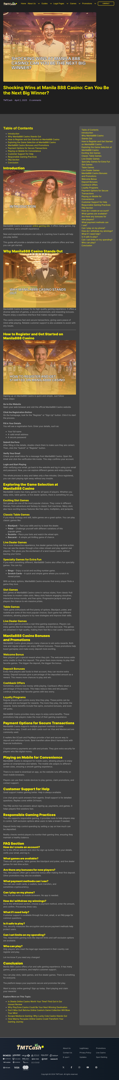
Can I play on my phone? (93, 228)
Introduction (13, 133)
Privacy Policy (85, 1053)
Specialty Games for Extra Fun (96, 161)
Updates (83, 1057)
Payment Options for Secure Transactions (27, 148)
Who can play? (89, 242)
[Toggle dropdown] (39, 4)
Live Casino (101, 1053)
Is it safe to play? (90, 237)
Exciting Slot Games (91, 153)
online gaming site (41, 226)
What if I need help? (91, 234)
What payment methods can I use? (95, 223)
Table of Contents (90, 130)
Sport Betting (101, 1057)
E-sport (66, 1057)
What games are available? (94, 213)
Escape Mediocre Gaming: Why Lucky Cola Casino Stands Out (37, 1016)
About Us (32, 3)
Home (23, 3)
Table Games (88, 167)
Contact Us (67, 1053)
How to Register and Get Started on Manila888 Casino (33, 139)
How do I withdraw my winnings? (97, 231)
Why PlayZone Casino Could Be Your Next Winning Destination (37, 1007)
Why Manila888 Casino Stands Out (24, 136)
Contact (106, 3)
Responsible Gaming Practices (22, 157)
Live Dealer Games (90, 159)
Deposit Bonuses (90, 182)
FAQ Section (13, 159)
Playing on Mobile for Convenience (24, 151)
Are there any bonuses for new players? (94, 218)
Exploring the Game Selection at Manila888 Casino (32, 142)
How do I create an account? (95, 210)
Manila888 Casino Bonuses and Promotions (28, 145)
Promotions (87, 3)
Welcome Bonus (89, 179)
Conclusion (13, 162)
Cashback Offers (90, 185)
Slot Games (87, 164)
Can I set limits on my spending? (97, 239)
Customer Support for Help (20, 154)
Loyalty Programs (90, 187)
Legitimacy (84, 1048)
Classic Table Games (91, 156)
